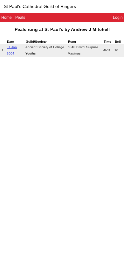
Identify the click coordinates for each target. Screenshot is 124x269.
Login (118, 17)
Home (6, 17)
